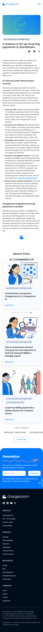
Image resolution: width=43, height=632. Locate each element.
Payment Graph (8, 522)
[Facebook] (4, 503)
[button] (39, 4)
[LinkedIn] (7, 503)
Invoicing (5, 537)
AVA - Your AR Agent (9, 519)
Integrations (6, 547)
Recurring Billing (8, 540)
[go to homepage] (11, 4)
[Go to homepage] (16, 497)
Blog (4, 569)
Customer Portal (8, 551)
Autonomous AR (8, 515)
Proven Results (7, 525)
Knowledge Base (8, 572)
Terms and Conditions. (21, 481)
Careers (5, 594)
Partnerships (7, 579)
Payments (6, 544)
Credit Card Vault (8, 554)
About (4, 590)
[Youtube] (11, 503)
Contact (5, 597)
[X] (15, 503)
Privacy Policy (14, 624)
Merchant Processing (15, 432)
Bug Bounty (6, 601)
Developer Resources (9, 576)
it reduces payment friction (27, 178)
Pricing (5, 565)
